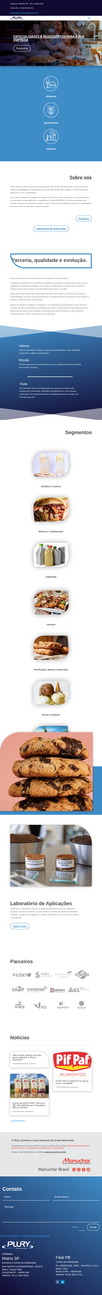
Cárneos (51, 624)
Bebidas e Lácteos (51, 486)
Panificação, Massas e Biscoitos (51, 669)
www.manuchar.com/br (55, 1152)
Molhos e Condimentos (51, 531)
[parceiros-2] (51, 1010)
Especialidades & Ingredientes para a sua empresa (48, 38)
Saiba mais (20, 926)
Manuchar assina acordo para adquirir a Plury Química (27, 1057)
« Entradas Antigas (17, 1121)
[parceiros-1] (51, 995)
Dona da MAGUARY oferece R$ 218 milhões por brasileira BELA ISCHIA (29, 1105)
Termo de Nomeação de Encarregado (35, 1236)
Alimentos (51, 96)
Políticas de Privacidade (9, 1236)
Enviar (93, 1227)
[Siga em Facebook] (58, 1282)
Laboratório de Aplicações (51, 228)
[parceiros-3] (51, 980)
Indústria (51, 149)
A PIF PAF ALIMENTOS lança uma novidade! (72, 1082)
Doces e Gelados (51, 715)
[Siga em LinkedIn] (63, 1282)
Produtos (22, 48)
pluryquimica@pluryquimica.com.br (24, 13)
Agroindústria (51, 123)
